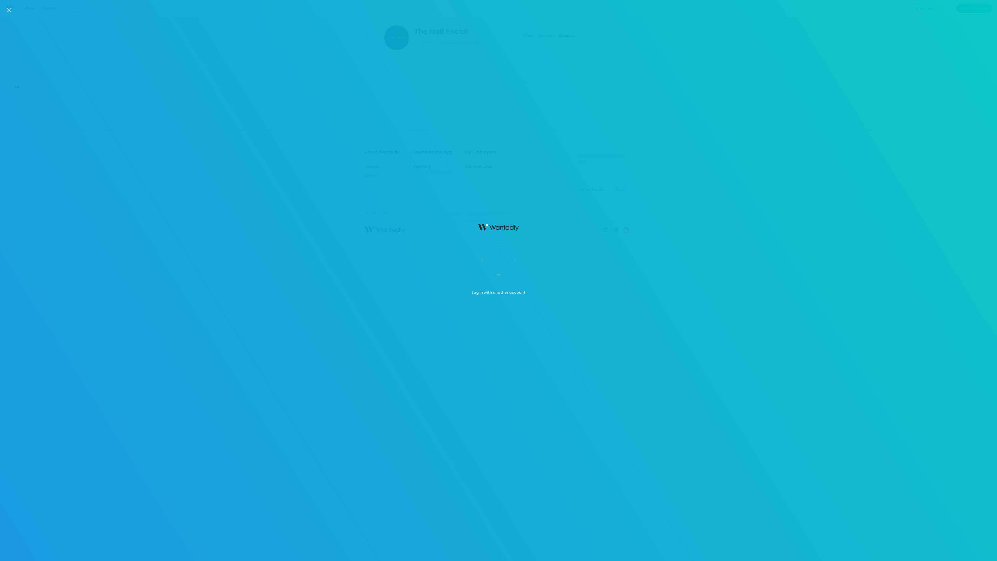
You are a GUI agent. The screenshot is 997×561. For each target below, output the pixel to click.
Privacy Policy (538, 553)
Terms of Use (510, 553)
